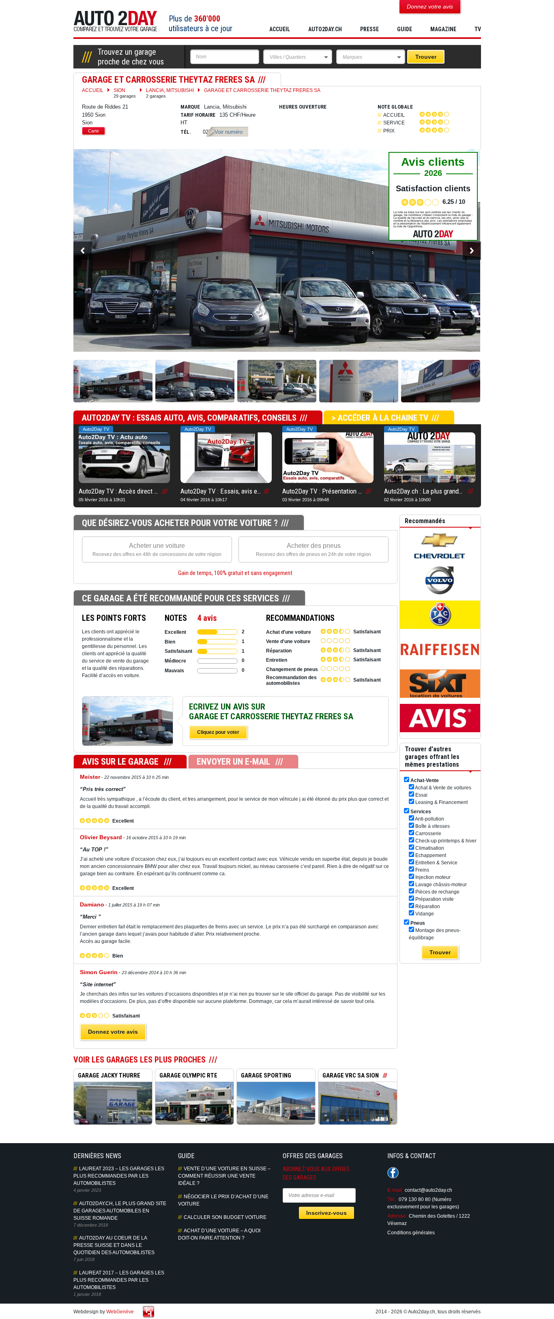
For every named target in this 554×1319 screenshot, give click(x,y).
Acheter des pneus (313, 549)
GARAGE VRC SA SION (350, 1075)
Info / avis (127, 729)
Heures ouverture (302, 107)
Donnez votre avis (113, 1031)
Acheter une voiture (156, 549)
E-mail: (395, 1190)
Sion (125, 93)
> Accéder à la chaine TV (380, 418)
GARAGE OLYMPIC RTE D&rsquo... (186, 1077)
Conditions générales (411, 1233)
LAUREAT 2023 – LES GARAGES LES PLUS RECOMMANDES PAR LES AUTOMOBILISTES (118, 1176)
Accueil (279, 29)
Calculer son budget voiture (225, 1217)
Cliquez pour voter (218, 732)
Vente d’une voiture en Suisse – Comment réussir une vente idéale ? (224, 1176)
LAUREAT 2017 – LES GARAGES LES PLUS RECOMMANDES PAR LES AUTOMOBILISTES (118, 1280)
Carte (93, 130)
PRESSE (369, 29)
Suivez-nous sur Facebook (393, 1172)
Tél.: (392, 1199)
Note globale (395, 107)
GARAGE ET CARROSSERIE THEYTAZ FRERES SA (262, 90)
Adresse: (397, 1216)
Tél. (185, 132)
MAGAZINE (443, 29)
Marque (190, 107)
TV (478, 29)
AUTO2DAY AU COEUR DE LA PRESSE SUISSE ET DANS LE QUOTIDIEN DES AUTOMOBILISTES (114, 1245)
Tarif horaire (197, 115)
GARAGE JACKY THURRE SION (107, 1077)
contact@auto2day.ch (428, 1190)
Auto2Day (115, 21)
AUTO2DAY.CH (325, 29)
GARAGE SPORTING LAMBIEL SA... (264, 1077)
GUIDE (404, 29)
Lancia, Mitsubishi (170, 93)
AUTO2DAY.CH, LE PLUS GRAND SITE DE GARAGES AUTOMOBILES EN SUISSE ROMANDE (119, 1211)
